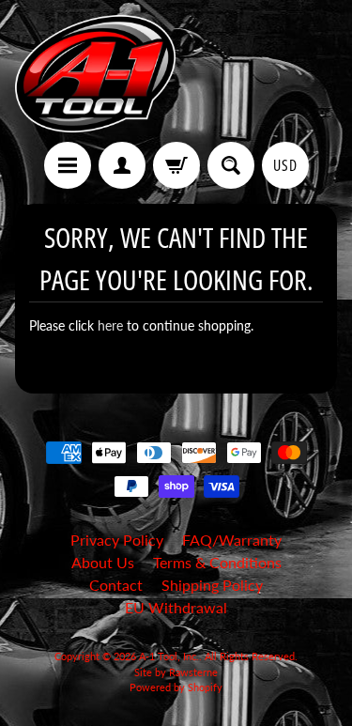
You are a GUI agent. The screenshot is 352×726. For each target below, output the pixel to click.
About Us (102, 562)
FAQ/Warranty (232, 539)
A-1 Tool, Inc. (169, 656)
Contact (116, 585)
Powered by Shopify (176, 687)
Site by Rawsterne (176, 672)
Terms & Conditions (217, 562)
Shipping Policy (212, 585)
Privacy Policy (116, 539)
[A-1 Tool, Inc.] (95, 73)
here (110, 325)
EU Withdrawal (176, 607)
